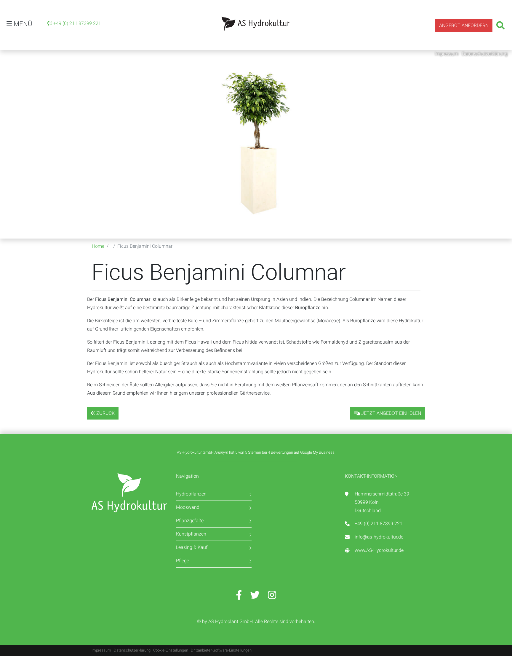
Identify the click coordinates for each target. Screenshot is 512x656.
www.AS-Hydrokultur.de (379, 550)
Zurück (105, 413)
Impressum (447, 54)
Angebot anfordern (464, 25)
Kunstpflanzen (191, 534)
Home (98, 246)
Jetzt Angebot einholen (390, 413)
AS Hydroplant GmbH (230, 621)
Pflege (182, 560)
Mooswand (187, 507)
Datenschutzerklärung (485, 54)
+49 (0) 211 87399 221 (76, 23)
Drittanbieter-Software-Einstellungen (221, 650)
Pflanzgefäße (190, 520)
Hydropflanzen (191, 494)
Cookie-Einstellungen (170, 650)
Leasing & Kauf (191, 547)
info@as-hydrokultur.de (379, 537)
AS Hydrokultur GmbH (256, 24)
